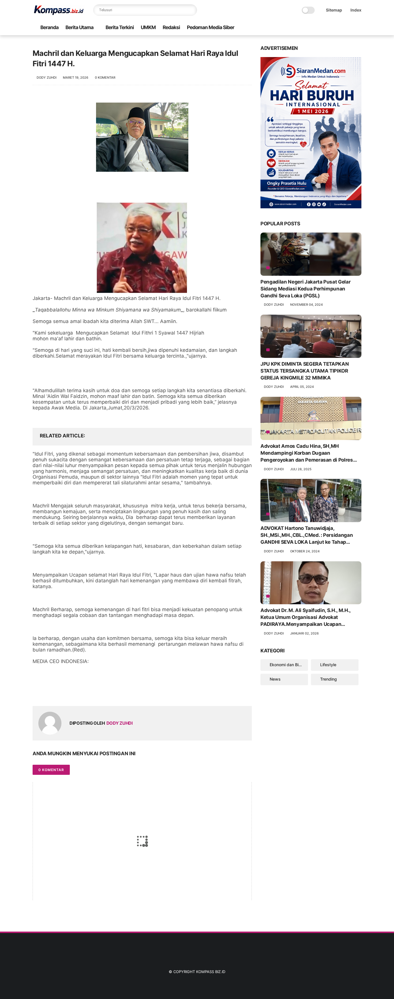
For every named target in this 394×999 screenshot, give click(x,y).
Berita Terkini (120, 27)
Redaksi (171, 27)
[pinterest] (72, 692)
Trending (328, 679)
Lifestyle (328, 664)
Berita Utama (79, 27)
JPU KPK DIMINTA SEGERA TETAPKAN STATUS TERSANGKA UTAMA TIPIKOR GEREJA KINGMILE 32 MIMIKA (304, 371)
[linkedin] (84, 692)
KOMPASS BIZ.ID (210, 971)
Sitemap (334, 9)
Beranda (49, 27)
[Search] (191, 10)
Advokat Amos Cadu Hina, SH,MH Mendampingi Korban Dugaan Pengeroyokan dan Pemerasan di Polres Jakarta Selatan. (306, 453)
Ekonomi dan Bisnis (288, 664)
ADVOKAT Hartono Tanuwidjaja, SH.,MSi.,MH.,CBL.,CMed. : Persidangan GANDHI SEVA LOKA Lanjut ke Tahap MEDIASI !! (306, 535)
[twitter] (49, 692)
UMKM (148, 27)
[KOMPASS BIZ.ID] (59, 13)
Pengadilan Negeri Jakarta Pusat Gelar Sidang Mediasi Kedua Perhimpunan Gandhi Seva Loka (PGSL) (305, 289)
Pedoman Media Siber (210, 27)
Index (355, 9)
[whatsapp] (61, 692)
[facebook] (38, 692)
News (275, 679)
